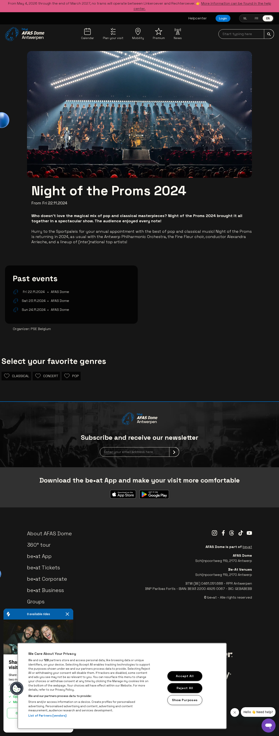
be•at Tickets (43, 567)
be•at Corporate (47, 578)
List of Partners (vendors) (47, 715)
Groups (35, 601)
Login (223, 18)
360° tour (39, 544)
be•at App (39, 556)
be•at (247, 546)
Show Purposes (185, 700)
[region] (122, 686)
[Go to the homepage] (24, 34)
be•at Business (45, 590)
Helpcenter (197, 18)
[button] (17, 688)
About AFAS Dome (49, 533)
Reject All (185, 688)
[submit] (269, 34)
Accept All (185, 676)
